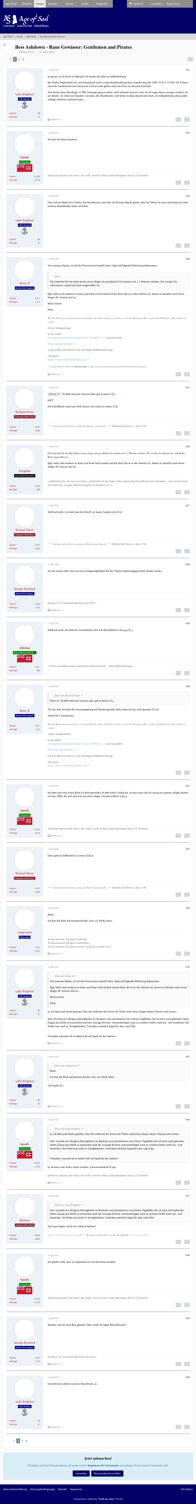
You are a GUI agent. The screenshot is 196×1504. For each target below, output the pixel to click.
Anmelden (156, 3)
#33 (188, 907)
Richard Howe (81, 366)
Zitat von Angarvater (65, 1065)
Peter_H (55, 394)
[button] (137, 4)
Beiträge (13, 116)
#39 (188, 1318)
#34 (188, 966)
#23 (188, 195)
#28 (188, 564)
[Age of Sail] (98, 20)
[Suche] (187, 4)
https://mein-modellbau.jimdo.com (67, 359)
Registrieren (173, 3)
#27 (188, 505)
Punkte (12, 113)
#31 (188, 786)
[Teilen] (190, 59)
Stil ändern (187, 1489)
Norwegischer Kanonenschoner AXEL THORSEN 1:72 (77, 337)
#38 (188, 1255)
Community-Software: (98, 1499)
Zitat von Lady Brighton (67, 1128)
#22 (188, 132)
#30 (188, 686)
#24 (188, 258)
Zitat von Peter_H (64, 976)
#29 (188, 623)
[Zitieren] (187, 119)
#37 (188, 1195)
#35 (188, 1056)
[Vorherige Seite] (6, 59)
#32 (188, 848)
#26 (188, 446)
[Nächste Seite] (28, 59)
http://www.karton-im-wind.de (65, 1235)
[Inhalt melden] (178, 119)
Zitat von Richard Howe (67, 695)
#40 (188, 1377)
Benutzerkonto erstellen (107, 1473)
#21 (188, 69)
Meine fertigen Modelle (60, 343)
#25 (188, 387)
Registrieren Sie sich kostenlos (103, 1465)
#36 (188, 1119)
